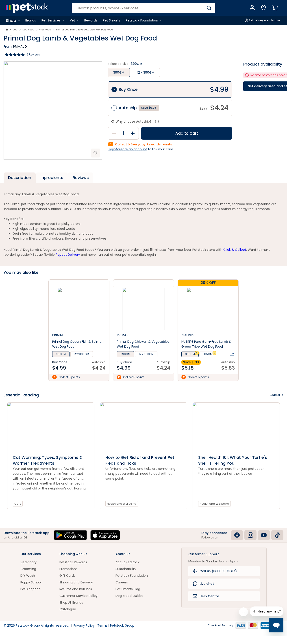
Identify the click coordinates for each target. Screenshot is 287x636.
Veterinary (28, 562)
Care (17, 504)
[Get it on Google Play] (70, 535)
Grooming (28, 569)
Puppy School (30, 582)
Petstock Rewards (73, 562)
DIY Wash (27, 575)
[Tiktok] (277, 535)
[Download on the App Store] (105, 535)
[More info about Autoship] (157, 121)
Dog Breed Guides (129, 595)
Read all (275, 395)
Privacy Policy (84, 625)
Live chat (207, 583)
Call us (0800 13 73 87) (218, 571)
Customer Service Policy (78, 595)
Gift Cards (67, 575)
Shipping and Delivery (76, 582)
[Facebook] (237, 535)
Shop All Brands (71, 602)
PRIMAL (18, 46)
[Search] (209, 8)
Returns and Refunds (75, 589)
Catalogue (67, 609)
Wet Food (45, 29)
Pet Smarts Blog (127, 589)
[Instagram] (250, 535)
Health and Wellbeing (121, 504)
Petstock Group (122, 625)
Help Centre (209, 596)
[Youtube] (264, 535)
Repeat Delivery (68, 254)
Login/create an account (127, 149)
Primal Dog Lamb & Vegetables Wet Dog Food (84, 29)
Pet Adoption (30, 589)
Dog (15, 29)
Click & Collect (234, 249)
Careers (121, 582)
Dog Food (28, 29)
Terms (102, 625)
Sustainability (125, 569)
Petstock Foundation (131, 575)
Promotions (68, 569)
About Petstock (127, 562)
